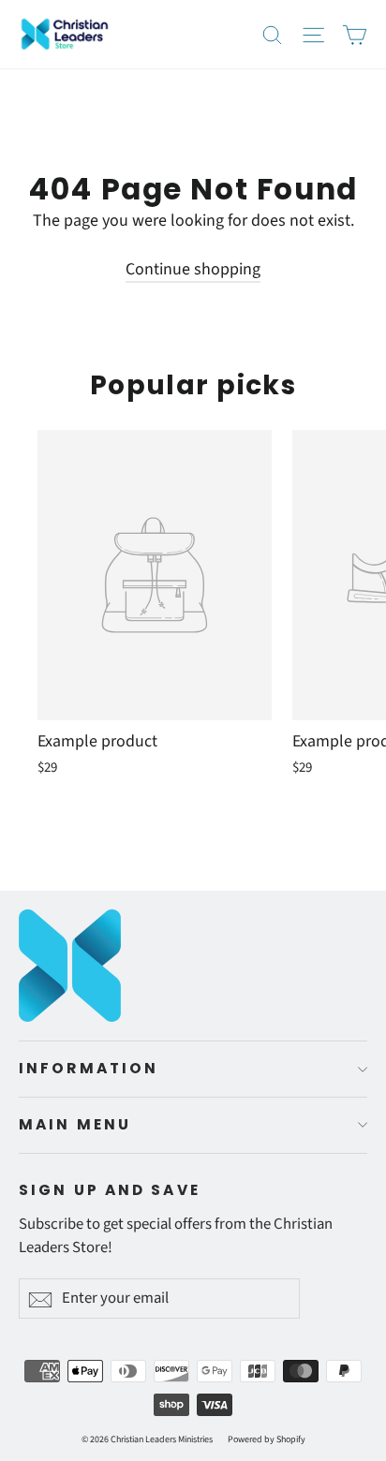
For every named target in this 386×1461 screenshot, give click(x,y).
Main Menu (75, 1124)
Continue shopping (193, 269)
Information (88, 1068)
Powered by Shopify (266, 1439)
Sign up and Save (109, 1190)
